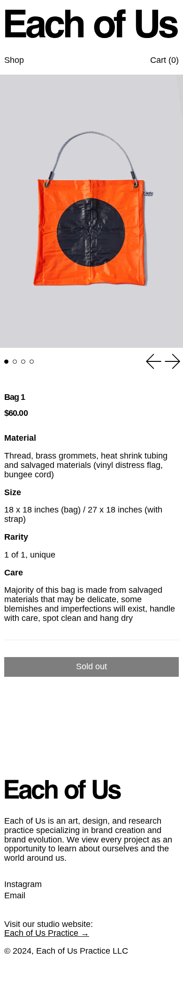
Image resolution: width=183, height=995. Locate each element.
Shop (14, 60)
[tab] (6, 362)
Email (14, 895)
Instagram (23, 884)
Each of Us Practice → (46, 933)
